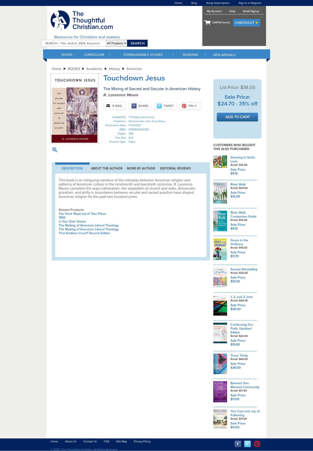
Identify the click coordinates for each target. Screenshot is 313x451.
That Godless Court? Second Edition (84, 233)
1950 (62, 218)
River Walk (238, 184)
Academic (94, 69)
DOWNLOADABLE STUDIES (143, 55)
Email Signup (251, 11)
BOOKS (67, 55)
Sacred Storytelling (244, 269)
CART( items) (221, 22)
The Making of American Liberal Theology (89, 225)
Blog (194, 3)
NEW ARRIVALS (224, 55)
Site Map (121, 441)
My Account (214, 11)
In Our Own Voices (72, 221)
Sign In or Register (250, 3)
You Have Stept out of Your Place (82, 214)
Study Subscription (218, 3)
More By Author (141, 168)
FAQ (106, 441)
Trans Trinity (239, 355)
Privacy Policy (142, 441)
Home (178, 3)
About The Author (107, 168)
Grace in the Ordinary (239, 242)
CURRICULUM (94, 55)
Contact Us (90, 441)
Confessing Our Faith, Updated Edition (242, 328)
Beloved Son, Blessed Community (245, 385)
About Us (71, 441)
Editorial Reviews (175, 168)
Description (72, 168)
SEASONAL (191, 55)
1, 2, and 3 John (242, 297)
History (114, 69)
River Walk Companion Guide (244, 214)
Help (232, 11)
